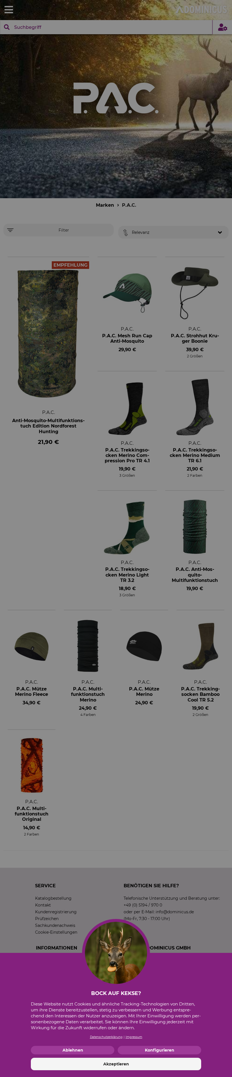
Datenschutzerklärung (106, 1037)
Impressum (134, 1037)
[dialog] (116, 538)
